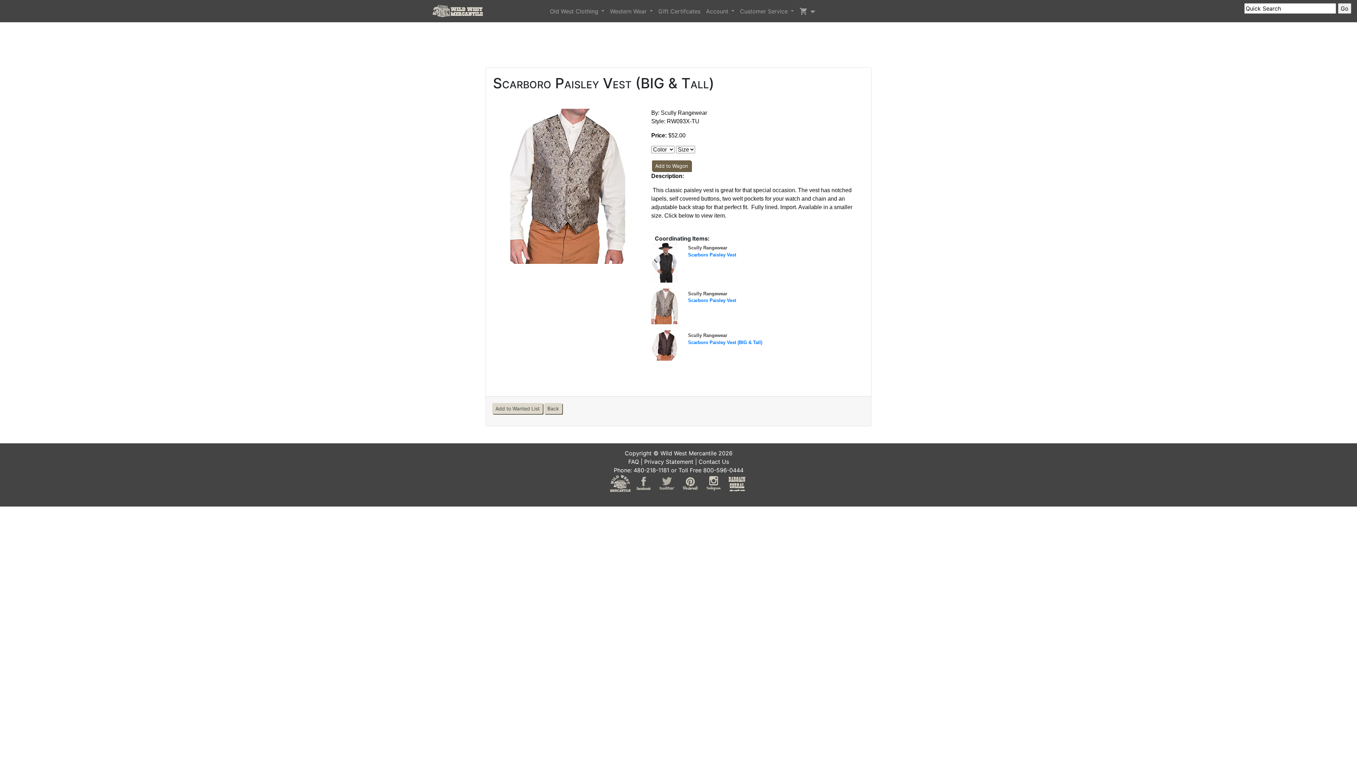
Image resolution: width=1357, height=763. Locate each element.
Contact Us (714, 461)
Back (553, 409)
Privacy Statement (668, 461)
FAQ (633, 461)
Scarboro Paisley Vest (712, 255)
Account (718, 11)
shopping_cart (803, 11)
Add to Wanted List (517, 409)
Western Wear (629, 11)
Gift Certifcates (679, 11)
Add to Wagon (671, 166)
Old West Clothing (575, 11)
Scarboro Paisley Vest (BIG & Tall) (725, 342)
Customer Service (764, 11)
